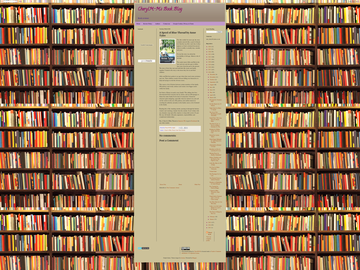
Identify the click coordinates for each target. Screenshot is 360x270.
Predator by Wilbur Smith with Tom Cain (215, 130)
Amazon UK (181, 121)
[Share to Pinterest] (187, 128)
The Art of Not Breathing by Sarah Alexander (215, 113)
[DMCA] (143, 249)
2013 (209, 227)
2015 (209, 222)
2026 (209, 46)
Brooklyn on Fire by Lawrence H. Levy (215, 150)
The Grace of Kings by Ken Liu (216, 212)
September (213, 82)
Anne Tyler (178, 130)
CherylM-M (197, 251)
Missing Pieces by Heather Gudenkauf (215, 154)
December (213, 74)
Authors (157, 24)
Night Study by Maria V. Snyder (215, 109)
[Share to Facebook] (185, 128)
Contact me (166, 24)
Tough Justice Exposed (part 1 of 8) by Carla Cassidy (216, 197)
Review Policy (147, 24)
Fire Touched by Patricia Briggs (214, 187)
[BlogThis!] (181, 128)
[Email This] (180, 128)
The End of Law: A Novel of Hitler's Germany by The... (215, 125)
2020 (209, 62)
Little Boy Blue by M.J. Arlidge (216, 164)
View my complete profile (208, 238)
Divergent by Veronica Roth (216, 100)
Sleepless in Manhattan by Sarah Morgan (216, 183)
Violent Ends (213, 171)
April (211, 95)
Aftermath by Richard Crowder (215, 145)
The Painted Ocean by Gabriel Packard (215, 179)
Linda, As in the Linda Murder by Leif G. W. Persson (216, 207)
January (212, 219)
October (212, 79)
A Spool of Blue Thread (169, 130)
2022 (209, 57)
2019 (209, 64)
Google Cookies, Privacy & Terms (183, 24)
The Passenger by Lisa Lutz (215, 174)
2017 (209, 69)
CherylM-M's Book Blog (160, 9)
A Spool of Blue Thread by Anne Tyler (215, 192)
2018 (209, 67)
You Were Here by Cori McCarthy (216, 202)
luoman (183, 258)
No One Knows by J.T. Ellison (216, 104)
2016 (209, 72)
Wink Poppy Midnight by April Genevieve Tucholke (215, 140)
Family (183, 130)
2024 (209, 52)
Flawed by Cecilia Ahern (214, 136)
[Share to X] (183, 128)
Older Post (197, 184)
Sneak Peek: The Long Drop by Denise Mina (216, 119)
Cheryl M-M (210, 233)
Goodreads (193, 121)
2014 (209, 225)
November (213, 77)
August (212, 85)
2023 (209, 54)
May (211, 92)
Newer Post (163, 184)
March (212, 97)
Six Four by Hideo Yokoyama (214, 168)
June (211, 90)
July (211, 87)
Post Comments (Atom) (173, 188)
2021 (209, 59)
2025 (209, 49)
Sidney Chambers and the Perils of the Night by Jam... (215, 158)
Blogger (194, 258)
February (212, 216)
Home (138, 24)
